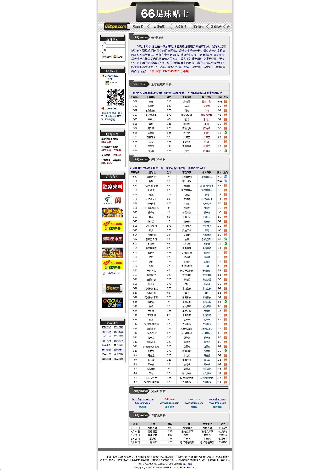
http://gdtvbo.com (142, 399)
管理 (190, 464)
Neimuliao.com (217, 399)
